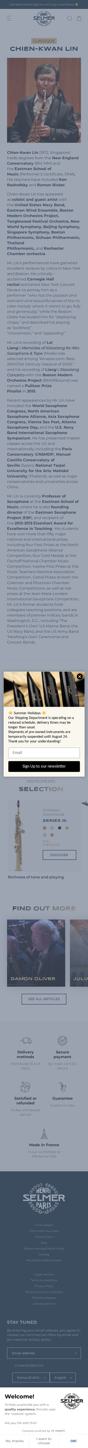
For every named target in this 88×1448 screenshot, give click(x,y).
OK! (73, 1441)
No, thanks (15, 1441)
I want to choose (43, 1441)
